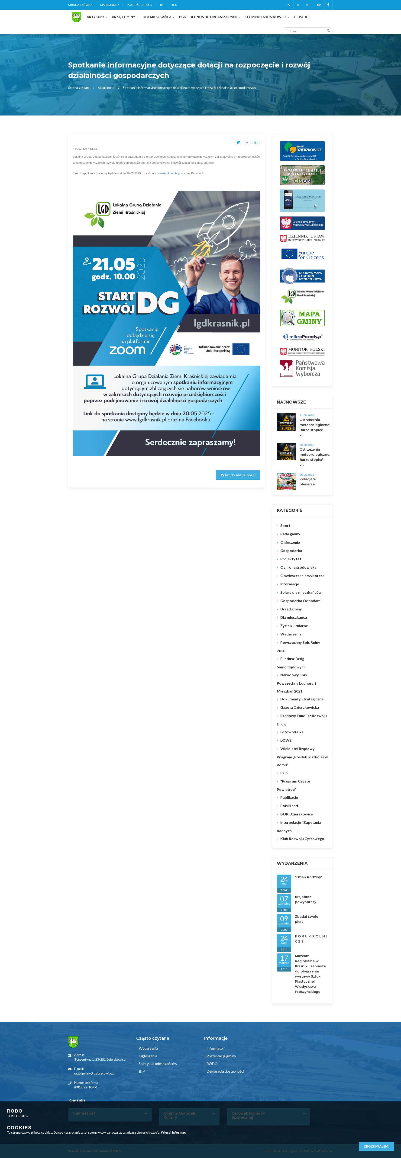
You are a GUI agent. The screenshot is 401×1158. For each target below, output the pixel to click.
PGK (284, 772)
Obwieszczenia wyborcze (302, 575)
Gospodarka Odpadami (300, 600)
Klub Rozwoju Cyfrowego (302, 838)
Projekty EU (290, 559)
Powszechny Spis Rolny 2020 (298, 646)
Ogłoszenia (290, 542)
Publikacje (289, 797)
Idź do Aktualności (239, 475)
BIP (162, 4)
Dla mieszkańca (293, 617)
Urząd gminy (291, 609)
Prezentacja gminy (221, 1056)
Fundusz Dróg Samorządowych (291, 662)
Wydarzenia (290, 634)
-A (288, 5)
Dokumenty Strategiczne (301, 699)
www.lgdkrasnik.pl (169, 173)
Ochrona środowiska (298, 567)
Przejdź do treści (139, 4)
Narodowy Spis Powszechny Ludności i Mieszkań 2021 (296, 683)
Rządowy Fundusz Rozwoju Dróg (302, 719)
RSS (174, 4)
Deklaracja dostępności (225, 1071)
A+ (308, 5)
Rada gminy (290, 534)
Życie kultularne (294, 625)
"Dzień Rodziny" (308, 877)
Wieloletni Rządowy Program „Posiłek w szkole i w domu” (302, 756)
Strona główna (80, 4)
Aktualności (106, 88)
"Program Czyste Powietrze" (293, 785)
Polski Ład (289, 805)
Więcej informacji (174, 1132)
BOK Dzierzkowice (296, 814)
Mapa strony (109, 4)
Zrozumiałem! (376, 1146)
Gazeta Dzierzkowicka (299, 707)
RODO (212, 1063)
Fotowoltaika (292, 732)
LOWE (285, 740)
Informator (215, 1048)
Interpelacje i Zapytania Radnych (299, 826)
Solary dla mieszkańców (301, 592)
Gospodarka (291, 550)
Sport (285, 525)
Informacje (289, 584)
